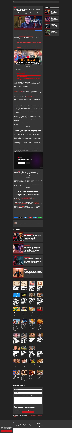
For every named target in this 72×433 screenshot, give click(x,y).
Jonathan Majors (27, 197)
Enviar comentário (28, 412)
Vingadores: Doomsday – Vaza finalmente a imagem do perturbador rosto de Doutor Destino (54, 26)
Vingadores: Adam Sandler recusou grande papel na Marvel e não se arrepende (32, 249)
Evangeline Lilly (17, 203)
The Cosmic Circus (30, 96)
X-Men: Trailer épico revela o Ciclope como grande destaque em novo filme (33, 273)
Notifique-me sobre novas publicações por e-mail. (24, 410)
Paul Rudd (36, 202)
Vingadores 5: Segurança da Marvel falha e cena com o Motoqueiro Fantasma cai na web (54, 33)
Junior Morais (20, 222)
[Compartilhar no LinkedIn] (25, 217)
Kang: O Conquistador (25, 198)
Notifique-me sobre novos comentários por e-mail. (24, 407)
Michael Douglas (24, 203)
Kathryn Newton (22, 204)
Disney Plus (20, 91)
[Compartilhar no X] (20, 217)
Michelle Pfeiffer (36, 203)
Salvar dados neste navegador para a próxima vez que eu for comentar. (26, 395)
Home (23, 1)
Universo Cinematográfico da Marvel (26, 36)
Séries (29, 1)
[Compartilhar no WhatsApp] (40, 217)
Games (32, 1)
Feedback (38, 426)
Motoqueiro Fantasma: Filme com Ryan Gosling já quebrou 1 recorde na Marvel (33, 237)
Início (15, 7)
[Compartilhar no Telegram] (35, 217)
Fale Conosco (36, 1)
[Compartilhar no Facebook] (16, 217)
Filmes (25, 1)
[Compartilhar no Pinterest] (30, 217)
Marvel (15, 91)
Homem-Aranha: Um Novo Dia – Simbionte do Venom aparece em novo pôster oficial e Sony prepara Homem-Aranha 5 (33, 260)
